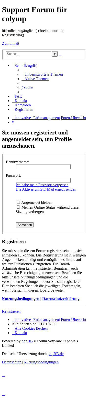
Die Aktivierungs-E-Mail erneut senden (46, 189)
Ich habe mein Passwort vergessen (42, 185)
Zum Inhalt (10, 43)
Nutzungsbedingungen (20, 298)
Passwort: (13, 175)
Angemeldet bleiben (36, 202)
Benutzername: (17, 162)
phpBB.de (56, 354)
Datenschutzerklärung (60, 298)
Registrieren (11, 311)
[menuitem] (42, 74)
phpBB (27, 341)
